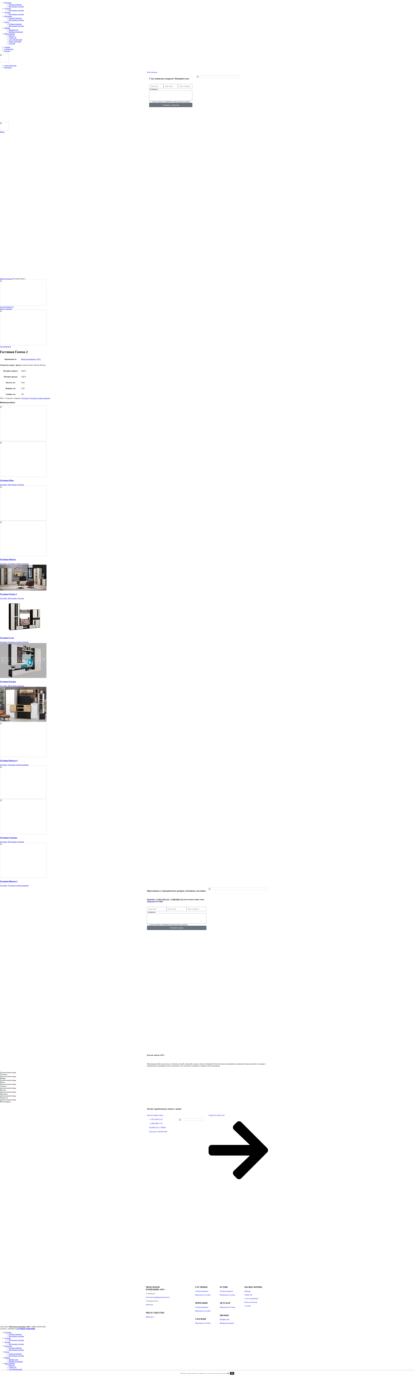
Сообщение (153, 89)
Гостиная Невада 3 (9, 881)
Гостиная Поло (5, 347)
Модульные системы (16, 6)
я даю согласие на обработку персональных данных (171, 102)
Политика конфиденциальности (158, 1297)
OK (232, 1373)
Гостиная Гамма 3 (8, 594)
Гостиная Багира (8, 681)
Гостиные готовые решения (40, 398)
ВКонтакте (150, 1317)
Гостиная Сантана (8, 838)
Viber (161, 901)
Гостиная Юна (7, 480)
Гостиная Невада (8, 559)
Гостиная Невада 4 (9, 760)
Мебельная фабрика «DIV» (31, 359)
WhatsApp (151, 901)
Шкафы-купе (13, 30)
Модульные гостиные (16, 485)
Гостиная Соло (7, 638)
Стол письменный (15, 40)
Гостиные (8, 279)
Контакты (149, 1305)
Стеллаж (12, 43)
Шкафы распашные (16, 32)
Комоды (12, 36)
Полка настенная (15, 41)
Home (2, 279)
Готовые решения (15, 5)
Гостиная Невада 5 (7, 307)
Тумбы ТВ (12, 38)
